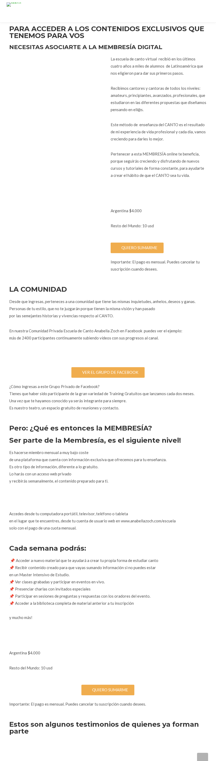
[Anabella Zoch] (14, 3)
